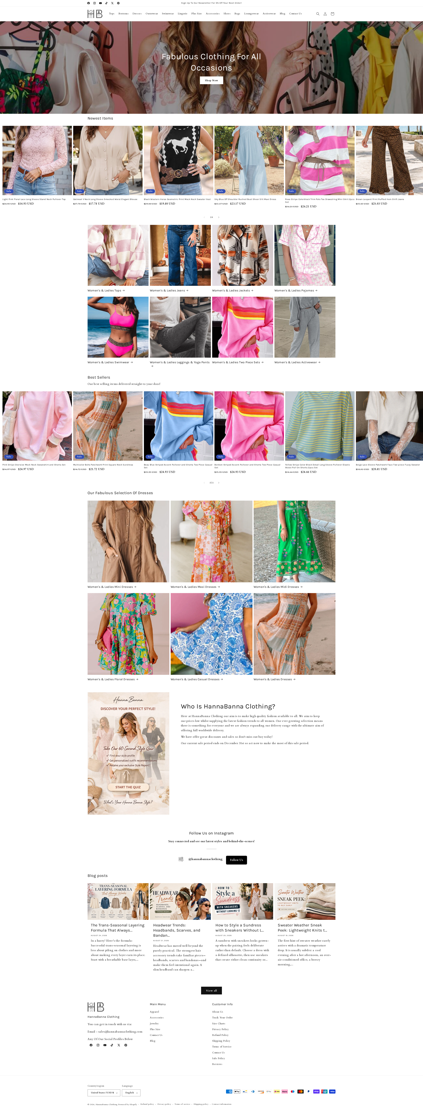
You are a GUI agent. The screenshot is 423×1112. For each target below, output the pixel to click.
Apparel (154, 1011)
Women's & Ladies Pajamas (294, 290)
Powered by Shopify (127, 1104)
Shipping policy (201, 1104)
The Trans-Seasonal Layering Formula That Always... (117, 928)
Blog (152, 1040)
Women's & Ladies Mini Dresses (110, 587)
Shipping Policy (221, 1040)
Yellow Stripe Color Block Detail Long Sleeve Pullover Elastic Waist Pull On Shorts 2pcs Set (317, 466)
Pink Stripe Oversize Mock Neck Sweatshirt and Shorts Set (34, 464)
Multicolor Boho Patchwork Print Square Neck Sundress (103, 464)
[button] (318, 14)
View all (211, 990)
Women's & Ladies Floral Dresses (111, 679)
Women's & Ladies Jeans (167, 290)
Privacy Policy (220, 1029)
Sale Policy (218, 1058)
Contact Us (156, 1035)
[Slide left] (204, 217)
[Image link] (128, 753)
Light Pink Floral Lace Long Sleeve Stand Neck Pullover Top (34, 199)
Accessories (157, 1017)
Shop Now (211, 80)
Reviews (217, 1064)
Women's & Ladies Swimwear (108, 362)
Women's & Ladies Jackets (231, 290)
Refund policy (147, 1104)
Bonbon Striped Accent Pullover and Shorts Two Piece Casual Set (247, 466)
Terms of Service (222, 1046)
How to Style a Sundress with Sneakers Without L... (239, 928)
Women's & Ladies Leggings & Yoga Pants (180, 362)
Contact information (221, 1104)
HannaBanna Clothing (106, 1104)
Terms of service (182, 1104)
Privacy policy (164, 1104)
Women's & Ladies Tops (104, 290)
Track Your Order (222, 1017)
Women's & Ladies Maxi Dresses (193, 587)
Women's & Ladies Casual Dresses (195, 679)
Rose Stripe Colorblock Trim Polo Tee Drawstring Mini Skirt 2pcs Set (319, 200)
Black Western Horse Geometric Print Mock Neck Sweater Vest (177, 199)
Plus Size (155, 1029)
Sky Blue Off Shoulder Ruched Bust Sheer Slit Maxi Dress (245, 199)
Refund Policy (220, 1035)
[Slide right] (218, 217)
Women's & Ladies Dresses (273, 679)
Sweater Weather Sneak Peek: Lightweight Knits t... (302, 928)
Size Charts (218, 1023)
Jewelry (154, 1023)
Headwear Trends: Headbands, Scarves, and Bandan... (176, 930)
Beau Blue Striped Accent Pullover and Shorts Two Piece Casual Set (178, 466)
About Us (217, 1011)
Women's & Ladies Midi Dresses (276, 587)
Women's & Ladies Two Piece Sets (236, 362)
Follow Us (236, 860)
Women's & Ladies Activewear (295, 362)
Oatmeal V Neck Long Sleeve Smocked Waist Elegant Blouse (105, 199)
